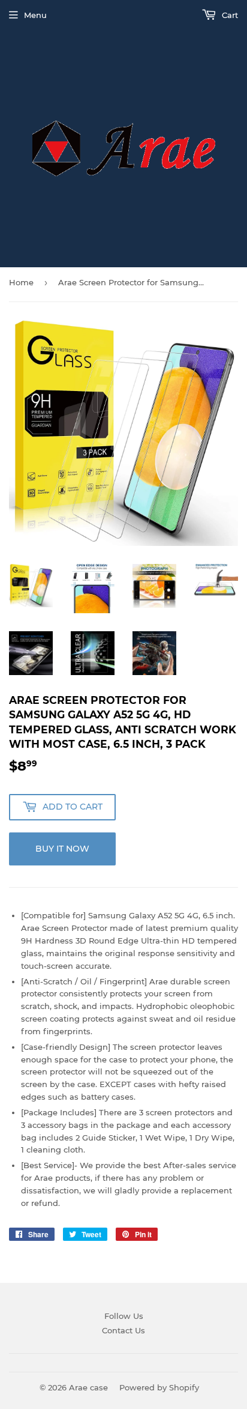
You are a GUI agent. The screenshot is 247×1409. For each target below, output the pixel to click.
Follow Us (123, 1316)
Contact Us (123, 1330)
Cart (228, 15)
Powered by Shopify (159, 1387)
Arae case (88, 1387)
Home (21, 282)
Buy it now (62, 848)
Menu (35, 15)
